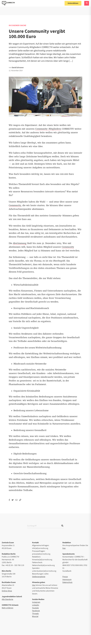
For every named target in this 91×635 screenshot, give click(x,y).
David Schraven (18, 67)
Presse (65, 576)
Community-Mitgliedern (48, 129)
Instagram (36, 602)
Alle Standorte (7, 599)
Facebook (36, 610)
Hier (33, 585)
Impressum (66, 579)
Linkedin (35, 605)
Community (15, 205)
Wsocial (35, 616)
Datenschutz (67, 582)
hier (64, 548)
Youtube (35, 608)
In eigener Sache (17, 25)
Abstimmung (19, 243)
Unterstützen (73, 3)
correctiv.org (8, 3)
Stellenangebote (38, 576)
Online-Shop (7, 591)
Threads (35, 613)
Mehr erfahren (7, 608)
